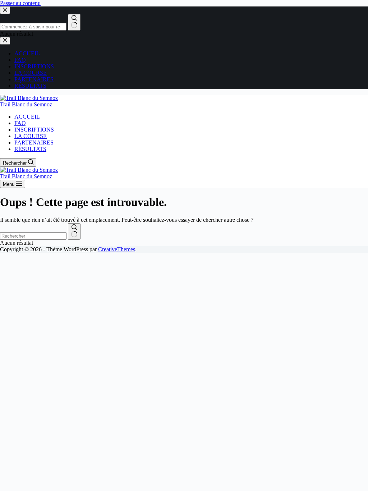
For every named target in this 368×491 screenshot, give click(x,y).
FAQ (20, 123)
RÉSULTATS (30, 149)
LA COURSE (30, 136)
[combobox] (33, 236)
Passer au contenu (20, 3)
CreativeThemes (116, 249)
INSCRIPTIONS (34, 130)
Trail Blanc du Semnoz (26, 104)
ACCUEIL (27, 117)
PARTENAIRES (34, 142)
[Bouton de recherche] (74, 231)
